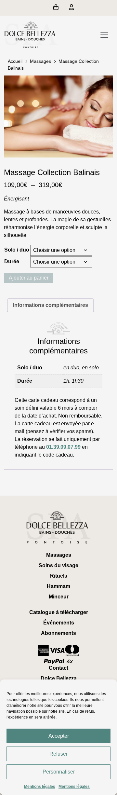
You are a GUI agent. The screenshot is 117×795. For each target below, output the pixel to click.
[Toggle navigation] (104, 35)
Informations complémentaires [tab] (50, 305)
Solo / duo (16, 250)
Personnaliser (59, 771)
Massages (40, 61)
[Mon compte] (71, 7)
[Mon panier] (57, 7)
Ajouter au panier (28, 278)
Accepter (58, 736)
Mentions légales (39, 786)
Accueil (15, 61)
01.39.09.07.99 (63, 447)
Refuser (58, 754)
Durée (11, 261)
